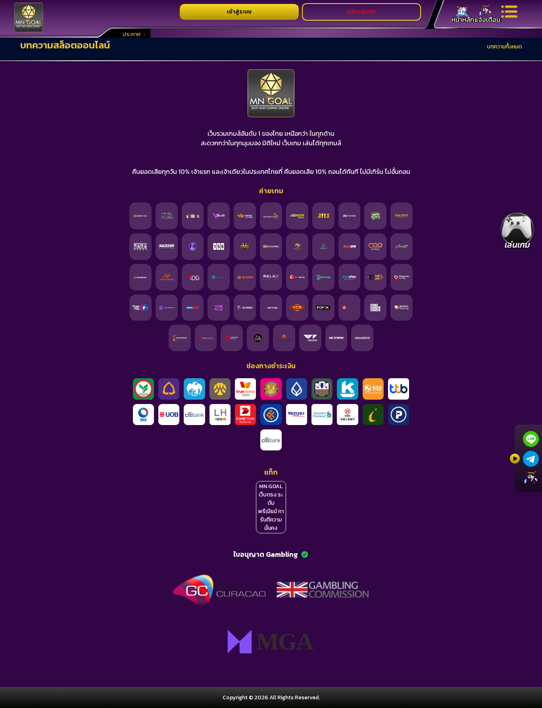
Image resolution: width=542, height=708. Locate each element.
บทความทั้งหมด (504, 46)
